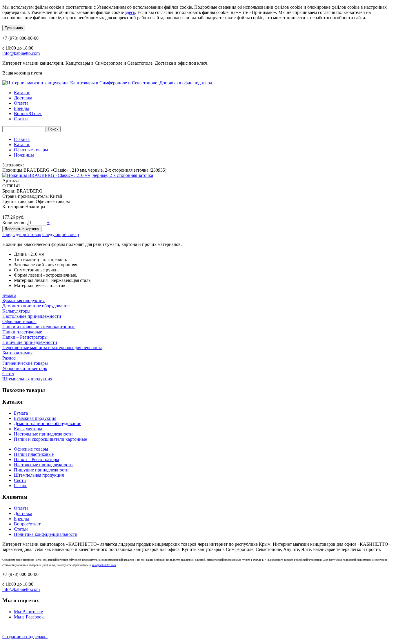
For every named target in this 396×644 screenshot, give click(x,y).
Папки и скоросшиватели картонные (38, 326)
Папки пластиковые (22, 331)
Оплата (21, 103)
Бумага (9, 295)
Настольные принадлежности (31, 316)
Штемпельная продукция (27, 378)
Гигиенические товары (25, 363)
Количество (14, 222)
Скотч (8, 373)
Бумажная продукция (23, 300)
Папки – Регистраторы (25, 337)
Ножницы (24, 155)
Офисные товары (31, 149)
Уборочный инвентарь (24, 368)
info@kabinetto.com (21, 53)
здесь (130, 12)
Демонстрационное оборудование (36, 305)
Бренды (21, 108)
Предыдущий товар (21, 234)
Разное (9, 357)
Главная (22, 139)
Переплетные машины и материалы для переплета (52, 347)
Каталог (22, 92)
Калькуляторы (16, 311)
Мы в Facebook (29, 616)
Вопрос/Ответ (28, 113)
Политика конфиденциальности (45, 534)
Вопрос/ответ (27, 523)
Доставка (23, 97)
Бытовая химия (17, 352)
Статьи (21, 118)
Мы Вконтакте (28, 611)
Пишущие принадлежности (29, 342)
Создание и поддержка (25, 636)
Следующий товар (60, 234)
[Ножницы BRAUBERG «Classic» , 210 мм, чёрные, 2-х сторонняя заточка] (77, 175)
